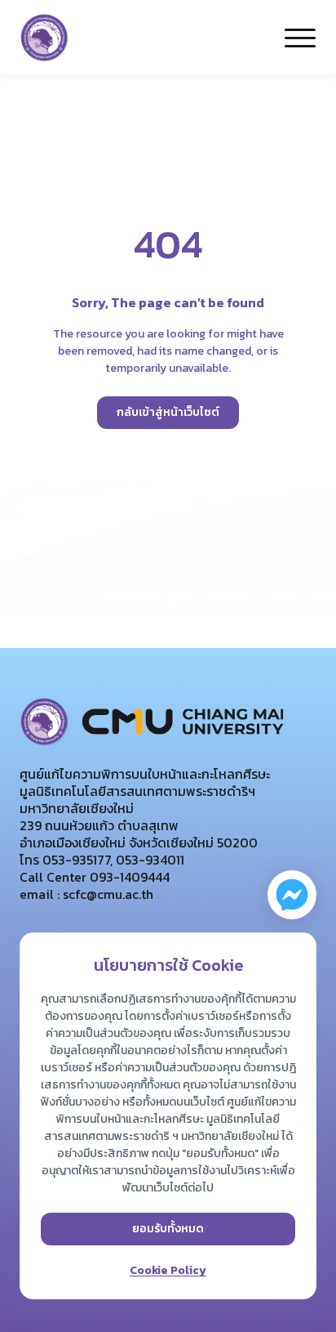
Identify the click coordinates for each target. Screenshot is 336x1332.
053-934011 (148, 859)
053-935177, (76, 859)
